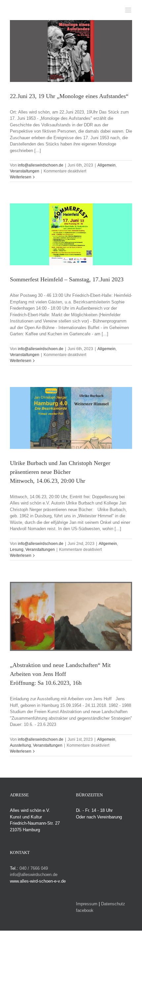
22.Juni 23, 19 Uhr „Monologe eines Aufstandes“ (69, 96)
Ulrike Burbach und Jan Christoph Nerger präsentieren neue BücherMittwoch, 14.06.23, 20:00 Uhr (60, 472)
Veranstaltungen (24, 171)
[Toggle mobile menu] (128, 10)
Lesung (16, 549)
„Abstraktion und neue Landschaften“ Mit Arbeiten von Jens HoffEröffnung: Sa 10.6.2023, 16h (60, 674)
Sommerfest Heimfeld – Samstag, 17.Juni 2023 (67, 279)
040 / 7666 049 (33, 868)
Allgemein (106, 165)
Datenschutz (113, 903)
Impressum (86, 903)
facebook (84, 910)
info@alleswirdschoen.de (40, 165)
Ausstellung (20, 745)
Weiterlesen (20, 177)
